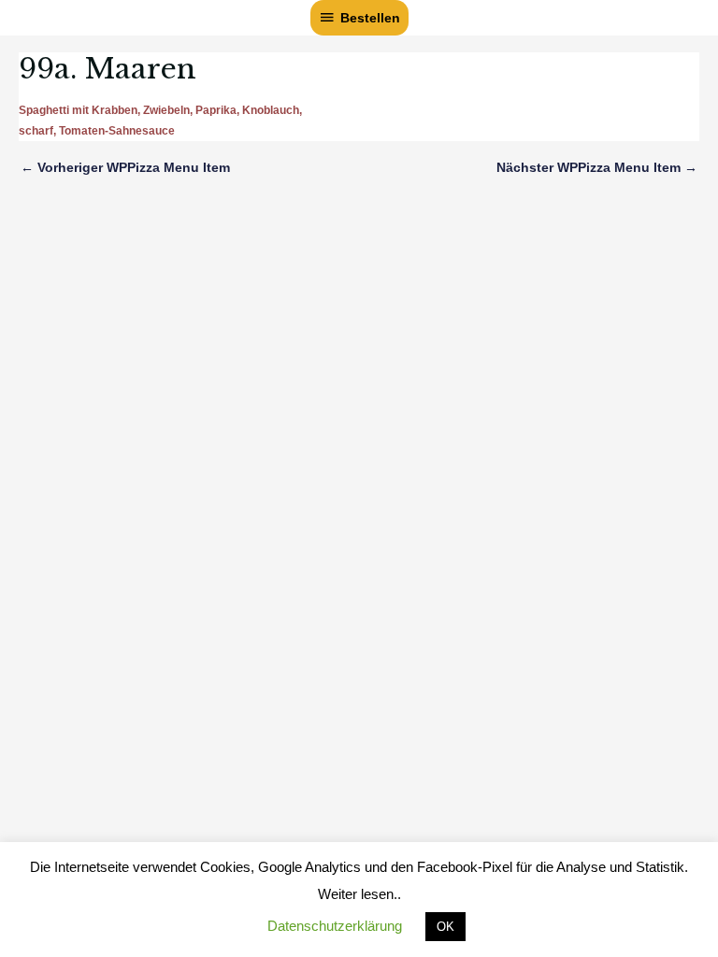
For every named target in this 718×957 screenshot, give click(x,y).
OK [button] (445, 927)
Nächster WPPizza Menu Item (596, 167)
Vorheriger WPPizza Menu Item (125, 167)
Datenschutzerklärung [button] (334, 926)
